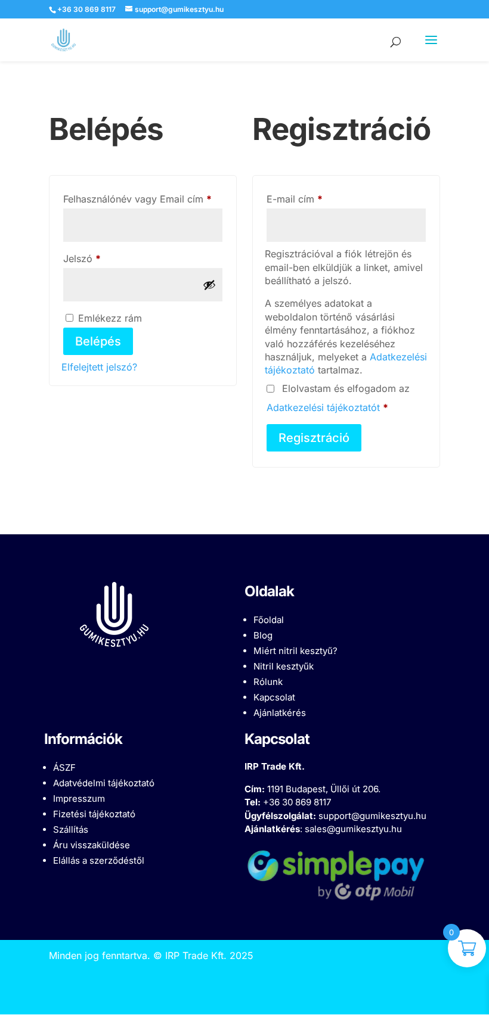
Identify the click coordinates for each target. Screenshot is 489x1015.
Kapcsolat (274, 697)
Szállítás (70, 829)
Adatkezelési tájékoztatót (323, 407)
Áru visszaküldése (91, 845)
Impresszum (79, 798)
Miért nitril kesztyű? (295, 650)
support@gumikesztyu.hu (372, 815)
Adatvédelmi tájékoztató (103, 783)
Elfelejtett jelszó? (99, 367)
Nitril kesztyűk (283, 666)
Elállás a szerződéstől (98, 860)
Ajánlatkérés (279, 712)
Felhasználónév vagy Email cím (142, 198)
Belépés (98, 341)
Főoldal (268, 619)
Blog (263, 635)
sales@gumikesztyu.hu (353, 829)
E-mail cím (314, 198)
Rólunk (268, 681)
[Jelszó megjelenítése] (209, 284)
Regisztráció (313, 438)
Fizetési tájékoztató (94, 814)
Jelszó (101, 258)
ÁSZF (64, 767)
